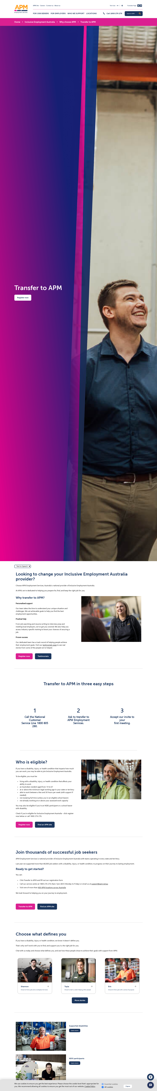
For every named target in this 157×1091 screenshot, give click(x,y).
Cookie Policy (89, 1086)
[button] (139, 13)
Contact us (49, 5)
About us (57, 5)
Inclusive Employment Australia (40, 22)
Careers (42, 5)
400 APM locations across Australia (52, 887)
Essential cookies (111, 1084)
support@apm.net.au (99, 884)
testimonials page (50, 645)
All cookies (108, 1087)
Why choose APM (67, 22)
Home (17, 22)
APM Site (36, 5)
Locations (91, 13)
